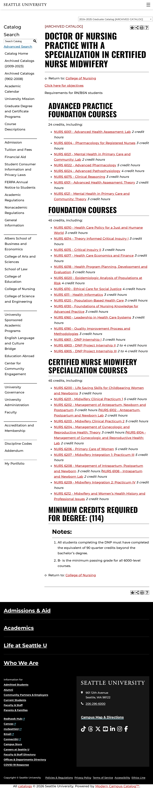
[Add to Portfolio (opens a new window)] (132, 28)
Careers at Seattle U (16, 749)
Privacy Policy (82, 777)
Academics (19, 628)
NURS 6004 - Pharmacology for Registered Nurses (94, 143)
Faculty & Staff (13, 705)
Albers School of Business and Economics (18, 244)
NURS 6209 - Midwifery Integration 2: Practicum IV (94, 482)
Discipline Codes (18, 443)
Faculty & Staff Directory (20, 754)
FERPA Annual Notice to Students (20, 184)
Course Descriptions (15, 126)
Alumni (8, 689)
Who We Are (21, 663)
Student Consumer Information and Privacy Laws (20, 169)
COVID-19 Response (16, 764)
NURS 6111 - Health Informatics (78, 295)
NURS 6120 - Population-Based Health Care (89, 300)
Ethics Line (138, 777)
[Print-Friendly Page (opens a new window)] (142, 28)
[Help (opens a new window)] (147, 28)
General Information (14, 222)
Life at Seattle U (25, 645)
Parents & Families (16, 710)
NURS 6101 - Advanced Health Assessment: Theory (94, 182)
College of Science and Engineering (20, 298)
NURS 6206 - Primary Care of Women (84, 449)
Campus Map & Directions (102, 717)
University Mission (20, 99)
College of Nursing (20, 289)
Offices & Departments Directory (25, 759)
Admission (13, 142)
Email (7, 733)
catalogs (25, 786)
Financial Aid (15, 157)
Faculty (11, 412)
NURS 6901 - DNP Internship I (78, 339)
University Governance (14, 389)
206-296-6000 (95, 703)
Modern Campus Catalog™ (117, 786)
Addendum (14, 451)
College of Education (13, 279)
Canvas (8, 723)
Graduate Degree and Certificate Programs (18, 111)
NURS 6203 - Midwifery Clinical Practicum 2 (89, 421)
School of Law (16, 269)
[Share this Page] (137, 28)
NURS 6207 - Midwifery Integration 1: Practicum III (94, 455)
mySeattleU (11, 728)
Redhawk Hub (13, 718)
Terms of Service (103, 777)
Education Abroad (19, 356)
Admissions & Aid (27, 610)
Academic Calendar (13, 88)
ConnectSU (11, 739)
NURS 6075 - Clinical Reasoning (79, 177)
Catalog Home (16, 53)
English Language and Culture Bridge (19, 343)
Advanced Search (18, 46)
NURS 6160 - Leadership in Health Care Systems (92, 317)
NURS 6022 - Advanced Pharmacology (85, 165)
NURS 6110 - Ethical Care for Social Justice (87, 289)
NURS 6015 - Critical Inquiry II (77, 250)
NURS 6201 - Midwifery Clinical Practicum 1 (88, 399)
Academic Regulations (14, 197)
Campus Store (13, 744)
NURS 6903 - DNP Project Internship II (85, 345)
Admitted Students (16, 684)
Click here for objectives (64, 85)
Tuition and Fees (18, 150)
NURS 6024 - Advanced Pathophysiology (87, 171)
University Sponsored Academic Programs (13, 323)
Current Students (15, 700)
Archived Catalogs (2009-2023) (19, 63)
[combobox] (115, 19)
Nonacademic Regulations (16, 210)
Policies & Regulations (59, 777)
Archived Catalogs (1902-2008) (19, 76)
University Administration (17, 402)
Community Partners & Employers (26, 694)
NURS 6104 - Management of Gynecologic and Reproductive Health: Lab (100, 438)
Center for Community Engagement (15, 368)
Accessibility (122, 777)
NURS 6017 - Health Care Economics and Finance (94, 255)
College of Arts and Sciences (20, 259)
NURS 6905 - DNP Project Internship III (85, 351)
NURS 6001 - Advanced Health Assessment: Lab (92, 132)
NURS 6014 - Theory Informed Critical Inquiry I (91, 238)
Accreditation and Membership (19, 428)
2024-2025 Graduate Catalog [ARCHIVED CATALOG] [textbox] (111, 19)
